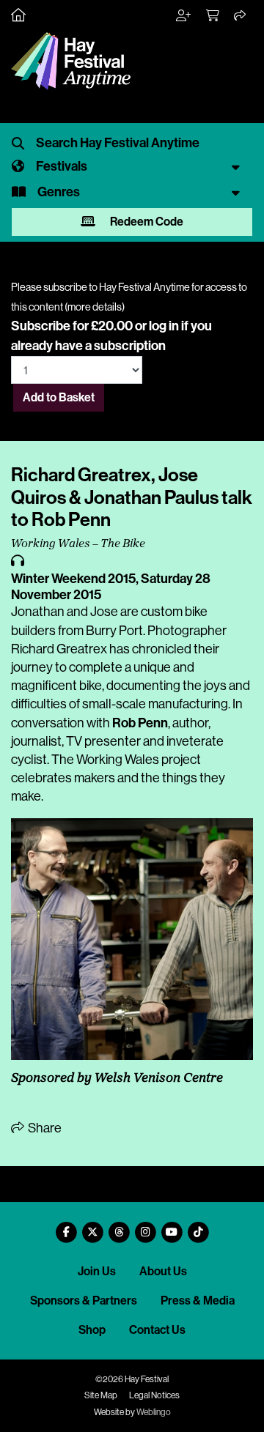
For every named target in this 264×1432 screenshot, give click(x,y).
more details (94, 307)
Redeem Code (145, 222)
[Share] (240, 16)
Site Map (100, 1395)
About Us (163, 1271)
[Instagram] (145, 1226)
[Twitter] (92, 1226)
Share (44, 1128)
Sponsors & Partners (83, 1300)
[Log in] (184, 16)
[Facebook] (66, 1226)
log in (164, 326)
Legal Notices (154, 1395)
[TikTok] (198, 1226)
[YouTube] (171, 1226)
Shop (92, 1330)
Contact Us (157, 1330)
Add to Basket (59, 397)
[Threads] (119, 1226)
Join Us (97, 1271)
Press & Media (198, 1300)
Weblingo (153, 1412)
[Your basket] (213, 16)
